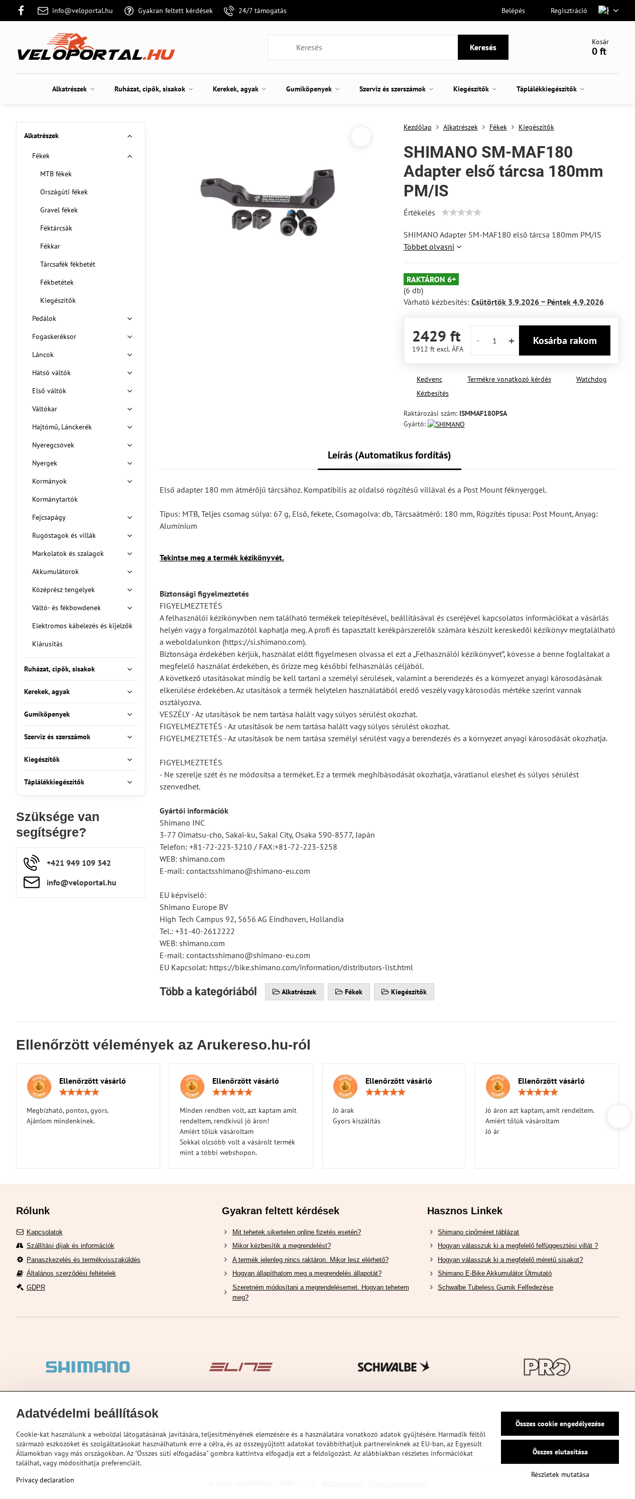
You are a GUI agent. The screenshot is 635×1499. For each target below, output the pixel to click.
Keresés (483, 47)
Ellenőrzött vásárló (92, 1081)
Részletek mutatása (560, 1474)
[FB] (24, 10)
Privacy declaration (45, 1479)
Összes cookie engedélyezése (560, 1423)
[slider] (461, 212)
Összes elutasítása (560, 1451)
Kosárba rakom (565, 340)
